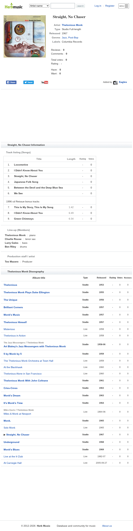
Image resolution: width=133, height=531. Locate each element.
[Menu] (123, 6)
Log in (98, 5)
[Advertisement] (66, 115)
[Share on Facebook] (11, 82)
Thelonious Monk (72, 25)
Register (109, 5)
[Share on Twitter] (28, 82)
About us (107, 525)
